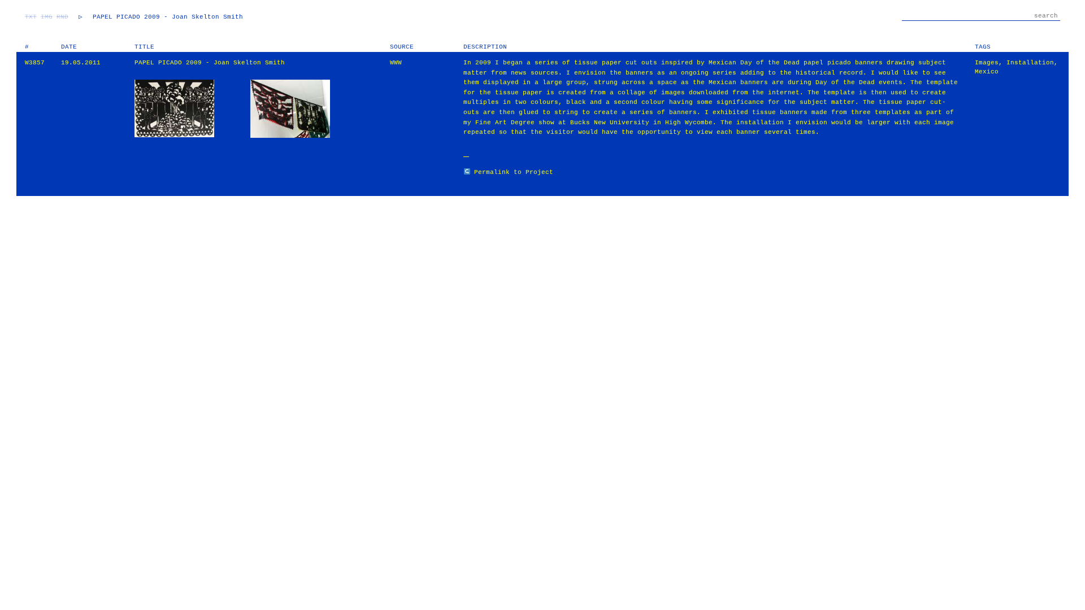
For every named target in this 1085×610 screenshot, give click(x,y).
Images (987, 62)
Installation (1030, 62)
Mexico (987, 71)
